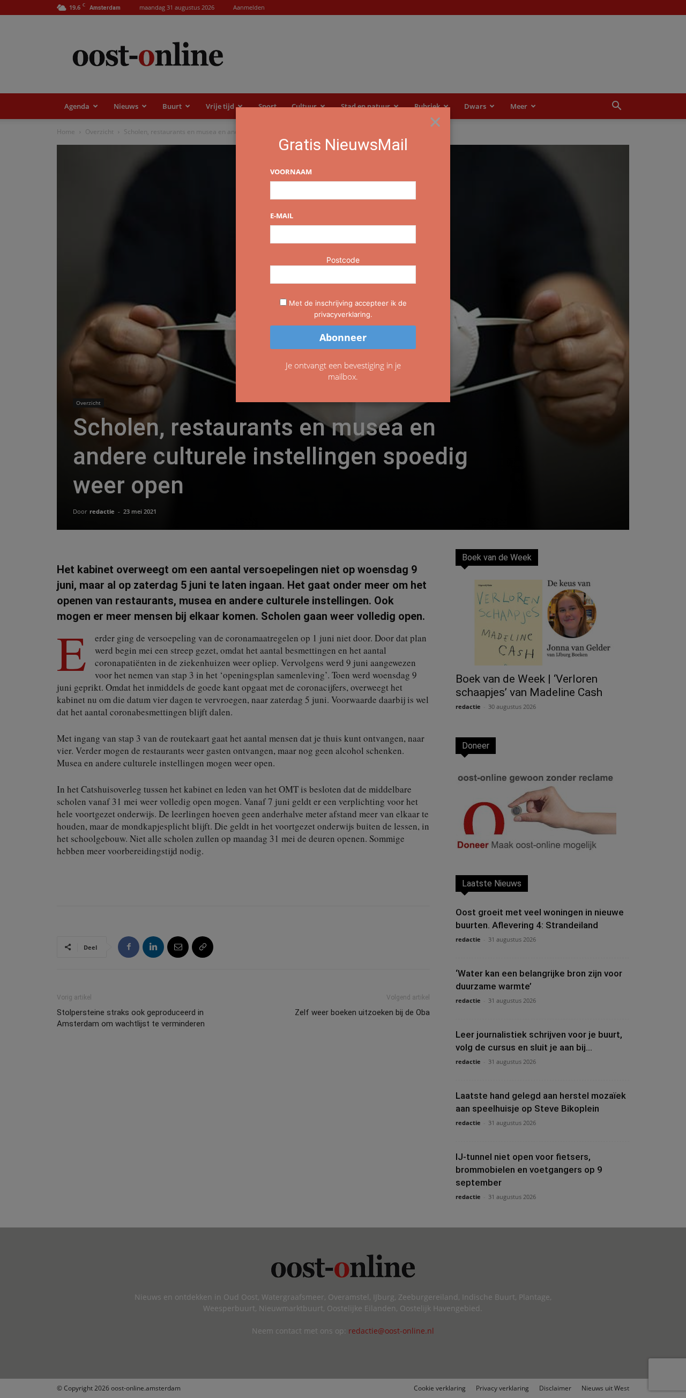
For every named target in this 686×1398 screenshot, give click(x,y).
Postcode (343, 259)
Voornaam (291, 171)
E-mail (281, 215)
